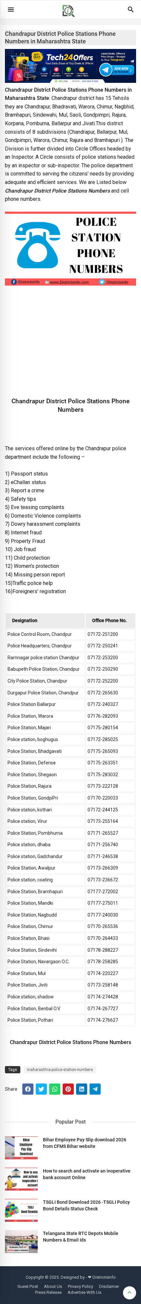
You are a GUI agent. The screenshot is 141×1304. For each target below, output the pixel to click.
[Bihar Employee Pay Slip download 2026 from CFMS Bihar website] (21, 1147)
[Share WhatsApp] (54, 1089)
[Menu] (11, 9)
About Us (53, 1286)
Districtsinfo (104, 1277)
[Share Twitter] (41, 1089)
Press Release (48, 1292)
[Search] (131, 11)
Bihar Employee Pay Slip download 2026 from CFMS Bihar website (84, 1143)
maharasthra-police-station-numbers (60, 1069)
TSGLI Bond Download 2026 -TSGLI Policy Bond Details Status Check (86, 1205)
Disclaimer (109, 1286)
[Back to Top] (129, 1292)
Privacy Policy (80, 1286)
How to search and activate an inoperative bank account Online (87, 1174)
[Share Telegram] (95, 1089)
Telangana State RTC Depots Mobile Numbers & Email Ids (80, 1237)
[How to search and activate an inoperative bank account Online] (21, 1179)
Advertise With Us (84, 1292)
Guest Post (27, 1286)
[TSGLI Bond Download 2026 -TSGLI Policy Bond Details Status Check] (21, 1210)
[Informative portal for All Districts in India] (71, 20)
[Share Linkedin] (81, 1089)
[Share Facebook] (27, 1089)
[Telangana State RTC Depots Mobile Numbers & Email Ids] (21, 1241)
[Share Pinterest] (68, 1089)
